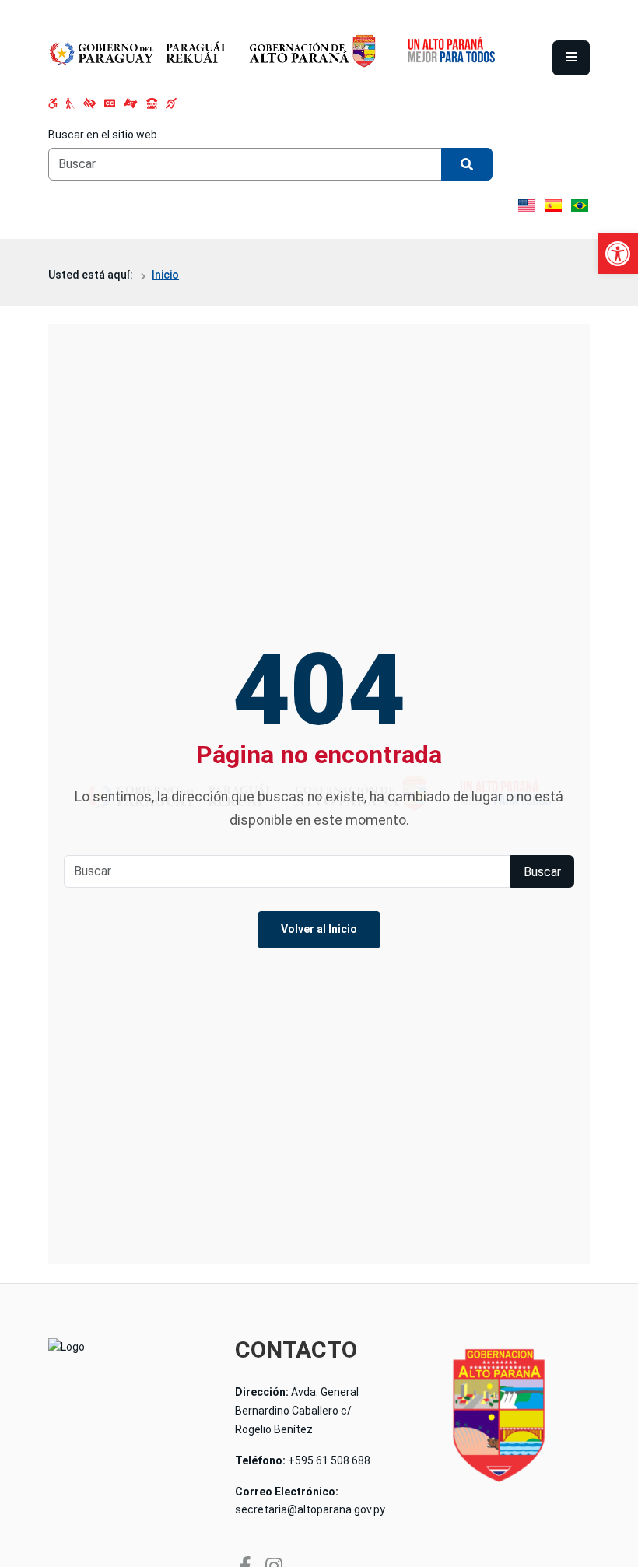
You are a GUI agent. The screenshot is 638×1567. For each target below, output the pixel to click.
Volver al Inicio (319, 929)
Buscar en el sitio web (102, 134)
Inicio (165, 274)
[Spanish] (553, 205)
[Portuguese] (579, 205)
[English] (526, 205)
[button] (618, 253)
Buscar (542, 871)
